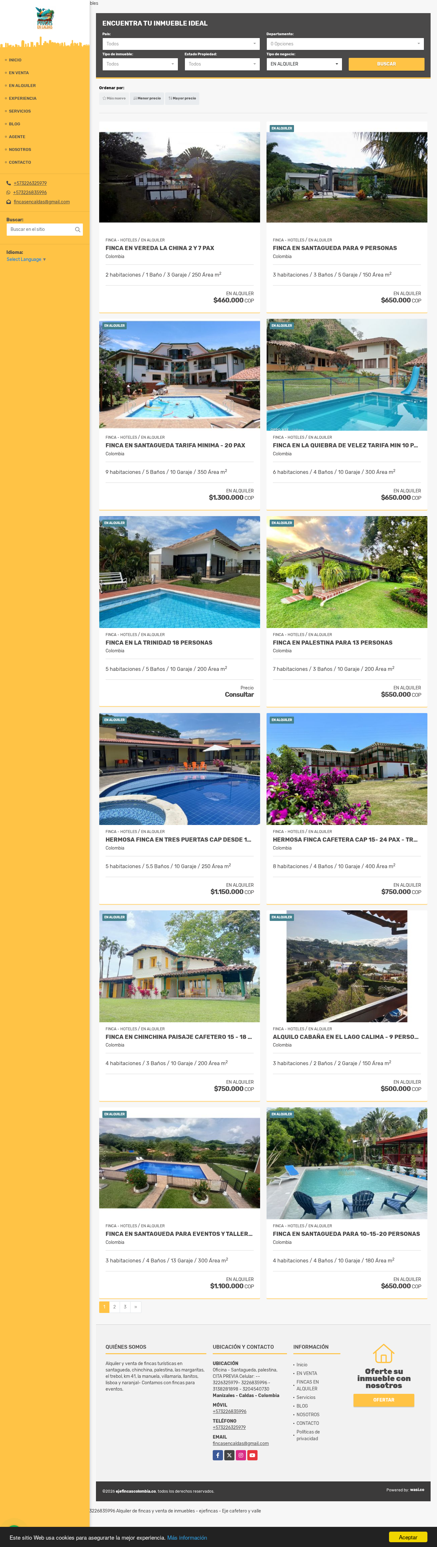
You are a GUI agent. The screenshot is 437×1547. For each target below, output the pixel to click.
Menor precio (149, 98)
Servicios (20, 111)
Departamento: (280, 34)
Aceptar (408, 1537)
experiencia (22, 98)
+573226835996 (30, 192)
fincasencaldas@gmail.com (42, 202)
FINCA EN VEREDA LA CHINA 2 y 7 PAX (160, 248)
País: (106, 34)
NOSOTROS (20, 149)
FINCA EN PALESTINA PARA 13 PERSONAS (333, 643)
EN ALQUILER (22, 85)
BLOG (14, 124)
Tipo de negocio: (280, 54)
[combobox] (181, 44)
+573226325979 (30, 183)
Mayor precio (184, 98)
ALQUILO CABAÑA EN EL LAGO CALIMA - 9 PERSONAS (347, 1037)
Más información (187, 1537)
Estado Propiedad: (201, 54)
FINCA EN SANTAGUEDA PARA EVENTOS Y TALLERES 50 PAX (180, 1234)
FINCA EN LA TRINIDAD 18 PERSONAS (159, 643)
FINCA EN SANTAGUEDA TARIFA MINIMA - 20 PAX (175, 445)
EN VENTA (19, 72)
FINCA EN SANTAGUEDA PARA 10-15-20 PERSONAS (346, 1234)
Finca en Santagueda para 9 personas (335, 248)
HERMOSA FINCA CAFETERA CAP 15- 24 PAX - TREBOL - (347, 839)
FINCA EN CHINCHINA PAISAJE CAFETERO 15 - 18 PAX (180, 1037)
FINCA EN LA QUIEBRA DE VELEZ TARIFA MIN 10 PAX (347, 445)
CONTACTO (20, 162)
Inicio (15, 60)
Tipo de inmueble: (117, 54)
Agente (17, 136)
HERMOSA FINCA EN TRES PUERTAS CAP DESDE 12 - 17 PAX (180, 839)
